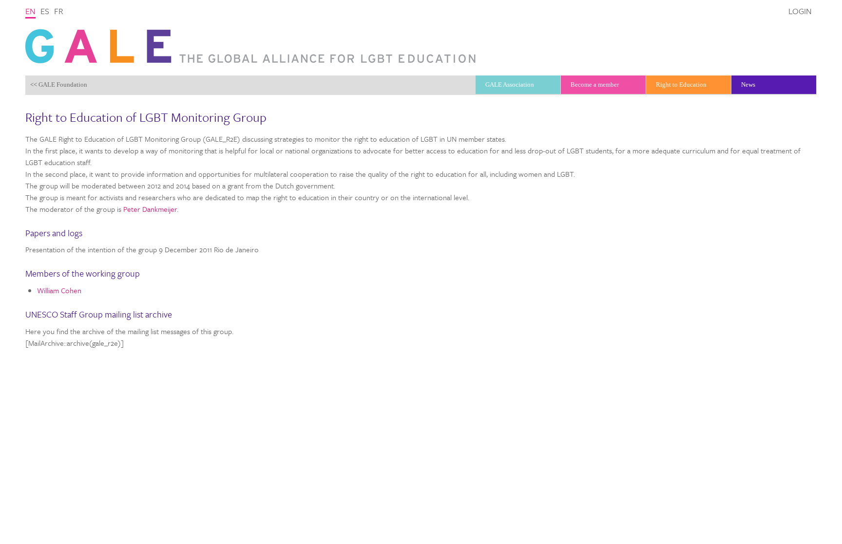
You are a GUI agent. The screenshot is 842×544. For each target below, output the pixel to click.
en (30, 11)
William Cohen (59, 290)
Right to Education (681, 84)
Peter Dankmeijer (150, 209)
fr (58, 11)
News (748, 84)
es (44, 11)
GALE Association (509, 84)
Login (800, 11)
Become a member (595, 84)
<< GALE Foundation (58, 84)
